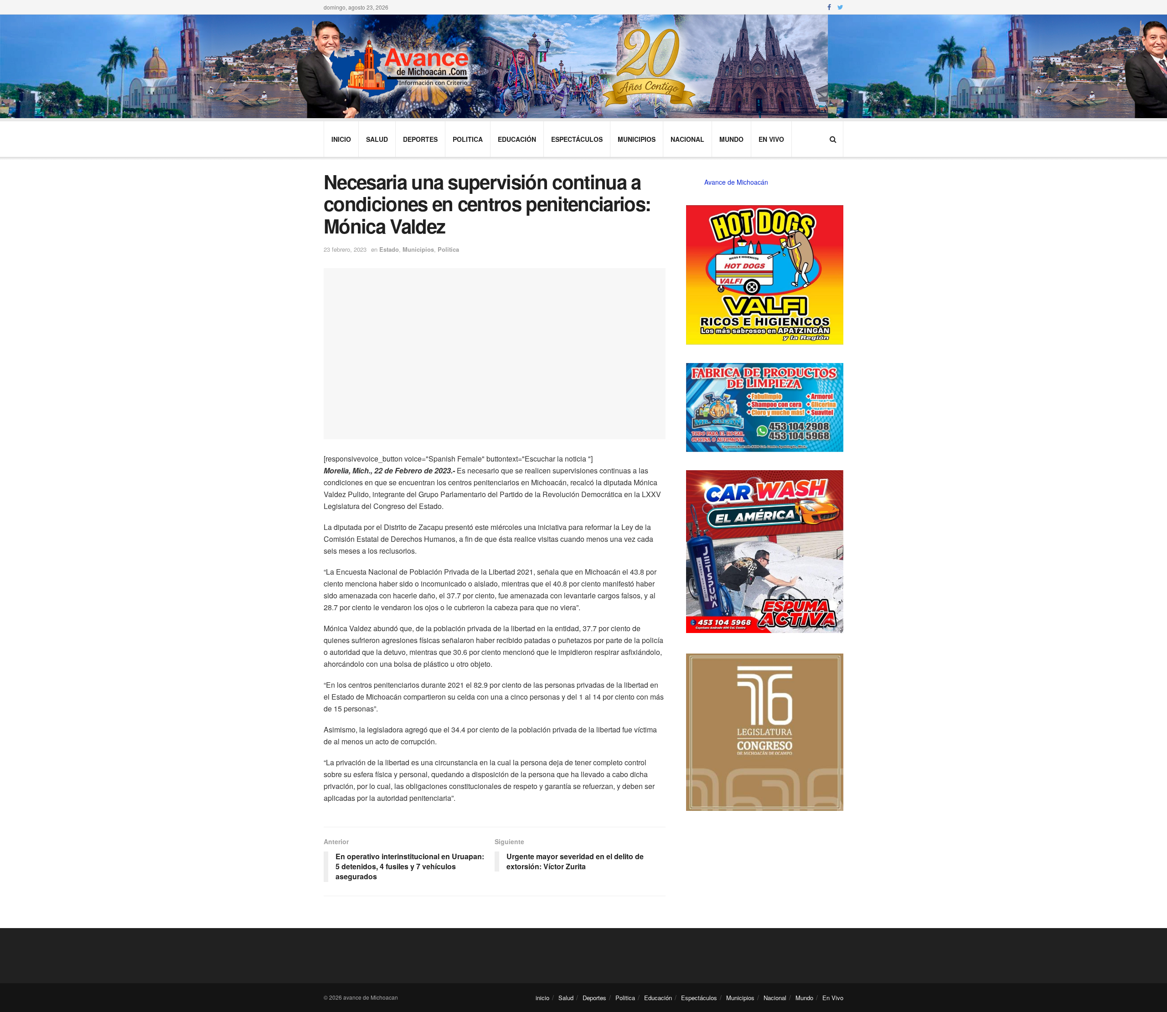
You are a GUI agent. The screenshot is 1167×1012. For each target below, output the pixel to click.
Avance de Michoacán (736, 182)
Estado (389, 249)
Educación (517, 139)
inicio (341, 139)
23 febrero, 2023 (345, 249)
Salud (377, 139)
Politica (468, 139)
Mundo (731, 139)
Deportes (420, 139)
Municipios (637, 139)
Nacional (687, 139)
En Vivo (771, 139)
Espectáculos (577, 139)
